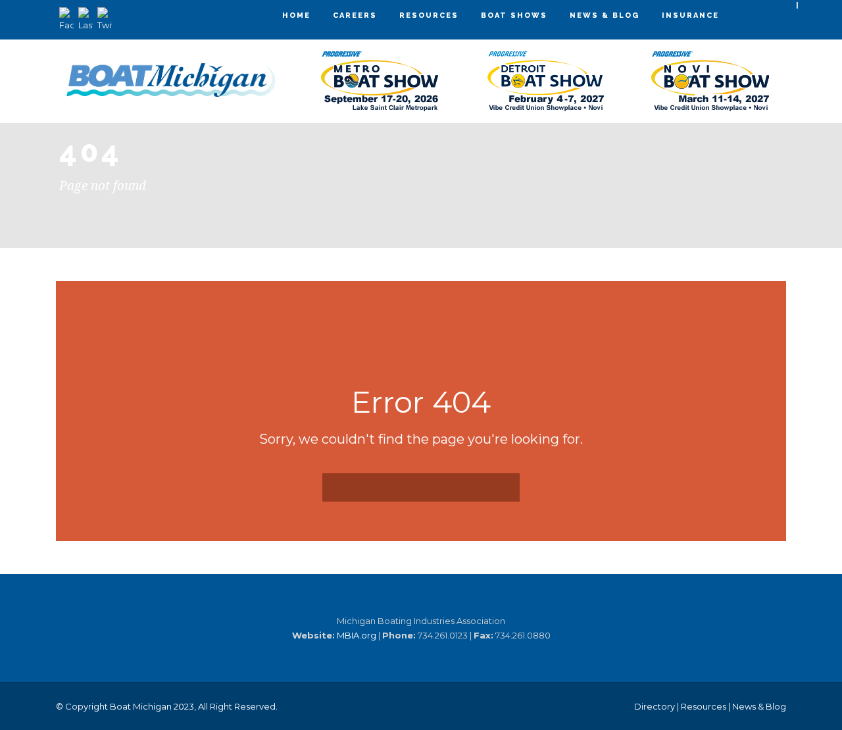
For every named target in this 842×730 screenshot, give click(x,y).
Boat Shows (514, 15)
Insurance (690, 15)
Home (296, 15)
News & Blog (604, 15)
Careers (355, 15)
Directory (654, 706)
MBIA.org (356, 635)
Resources (428, 15)
